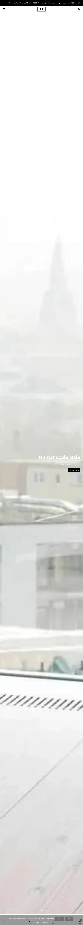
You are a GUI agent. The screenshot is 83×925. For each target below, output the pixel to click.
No (69, 918)
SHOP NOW (74, 470)
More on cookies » (42, 922)
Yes (59, 918)
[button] (4, 9)
